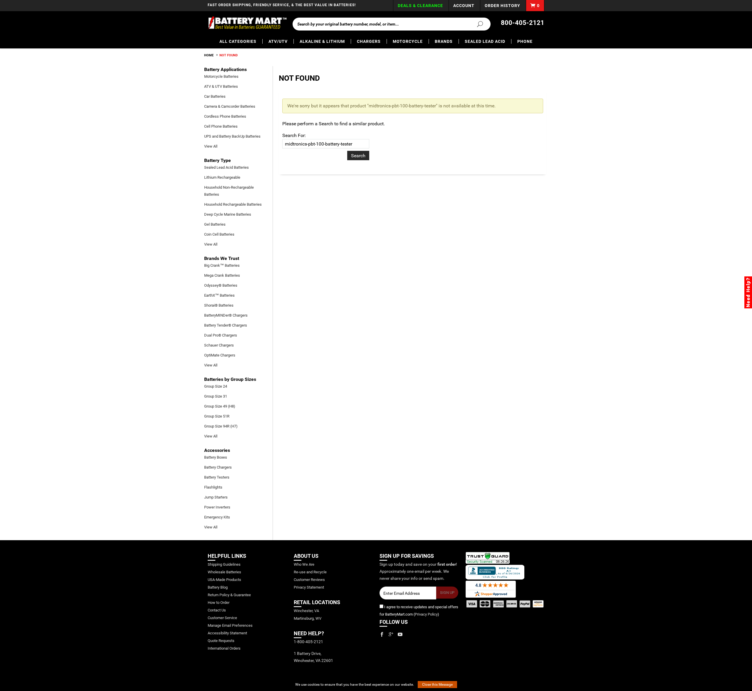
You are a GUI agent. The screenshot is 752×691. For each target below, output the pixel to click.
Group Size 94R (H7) (221, 426)
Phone (525, 41)
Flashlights (213, 487)
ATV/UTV (278, 41)
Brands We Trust (221, 258)
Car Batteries (215, 96)
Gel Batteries (215, 224)
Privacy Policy (426, 614)
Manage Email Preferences (230, 625)
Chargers (369, 41)
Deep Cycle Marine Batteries (227, 214)
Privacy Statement (309, 587)
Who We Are (304, 564)
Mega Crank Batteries (222, 275)
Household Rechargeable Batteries (233, 204)
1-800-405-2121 (308, 641)
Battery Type (217, 160)
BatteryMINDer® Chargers (226, 315)
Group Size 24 (215, 386)
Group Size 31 (215, 396)
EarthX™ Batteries (219, 295)
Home (209, 55)
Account (463, 5)
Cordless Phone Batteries (225, 116)
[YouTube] (400, 634)
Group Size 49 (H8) (219, 406)
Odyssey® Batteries (220, 285)
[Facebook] (382, 634)
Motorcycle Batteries (221, 76)
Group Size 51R (216, 416)
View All (210, 146)
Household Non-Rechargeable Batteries (229, 191)
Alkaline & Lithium (322, 41)
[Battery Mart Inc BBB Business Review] (495, 572)
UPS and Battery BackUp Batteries (232, 136)
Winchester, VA (306, 611)
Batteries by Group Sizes (230, 379)
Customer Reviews (309, 579)
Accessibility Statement (227, 633)
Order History (502, 5)
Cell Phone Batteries (221, 126)
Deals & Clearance (420, 5)
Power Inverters (217, 507)
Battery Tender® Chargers (225, 325)
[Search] (476, 23)
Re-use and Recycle (310, 572)
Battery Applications (225, 69)
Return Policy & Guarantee (229, 595)
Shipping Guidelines (224, 564)
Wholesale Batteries (224, 572)
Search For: (294, 135)
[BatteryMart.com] (247, 22)
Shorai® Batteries (219, 305)
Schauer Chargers (219, 345)
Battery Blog (218, 587)
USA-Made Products (224, 579)
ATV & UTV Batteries (221, 86)
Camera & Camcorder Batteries (229, 106)
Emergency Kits (217, 517)
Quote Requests (221, 640)
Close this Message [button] (437, 684)
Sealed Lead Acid (485, 41)
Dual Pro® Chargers (220, 335)
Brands (444, 41)
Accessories (217, 450)
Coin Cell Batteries (219, 234)
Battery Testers (216, 477)
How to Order (218, 602)
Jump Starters (216, 497)
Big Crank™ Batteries (222, 265)
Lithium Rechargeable (222, 177)
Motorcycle (408, 41)
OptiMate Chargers (219, 355)
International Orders (224, 648)
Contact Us (217, 610)
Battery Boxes (215, 457)
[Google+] (391, 634)
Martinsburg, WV (307, 618)
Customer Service (222, 618)
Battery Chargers (218, 467)
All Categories (237, 41)
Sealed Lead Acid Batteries (226, 167)
